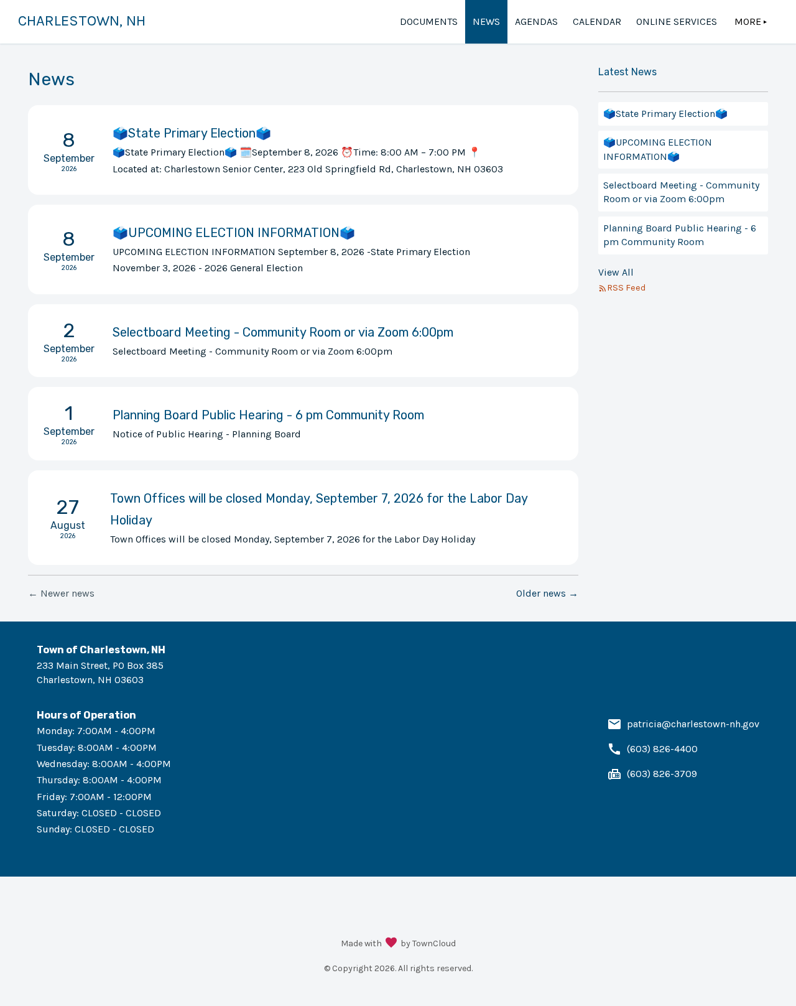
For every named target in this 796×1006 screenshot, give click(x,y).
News (486, 21)
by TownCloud (428, 943)
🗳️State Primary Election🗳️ (665, 113)
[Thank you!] (391, 943)
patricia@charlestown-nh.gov (693, 724)
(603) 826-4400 (662, 749)
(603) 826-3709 (662, 774)
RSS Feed (626, 287)
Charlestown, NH (82, 20)
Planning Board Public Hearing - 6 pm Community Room (679, 235)
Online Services (676, 21)
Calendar (597, 21)
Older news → (547, 593)
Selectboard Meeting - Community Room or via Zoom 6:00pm (681, 192)
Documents (429, 21)
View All (616, 272)
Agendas (536, 21)
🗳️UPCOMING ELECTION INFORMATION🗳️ (657, 149)
